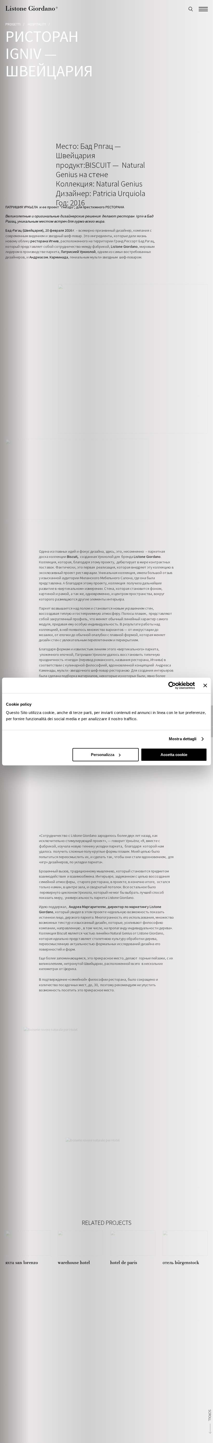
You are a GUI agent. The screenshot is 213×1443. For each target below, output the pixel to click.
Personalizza (102, 754)
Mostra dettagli (183, 739)
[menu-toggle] (203, 8)
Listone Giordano (31, 8)
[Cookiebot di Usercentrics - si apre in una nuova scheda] (172, 685)
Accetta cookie (174, 754)
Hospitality (37, 24)
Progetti (13, 24)
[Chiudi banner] (205, 685)
